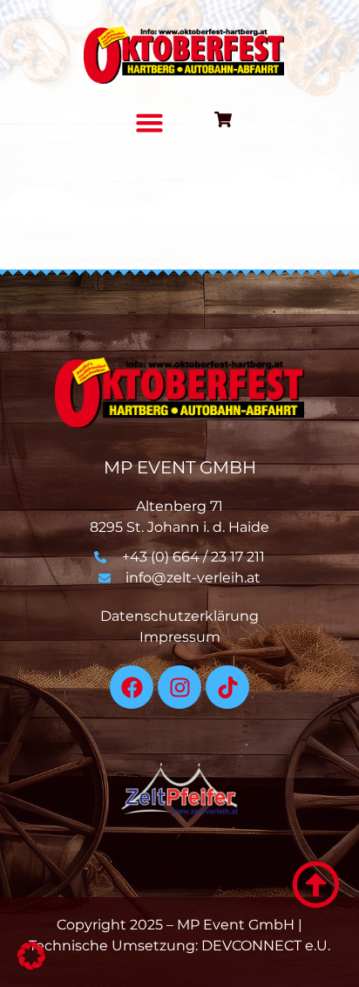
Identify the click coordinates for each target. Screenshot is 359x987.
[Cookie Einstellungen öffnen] (31, 964)
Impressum (179, 637)
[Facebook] (131, 687)
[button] (149, 123)
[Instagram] (179, 687)
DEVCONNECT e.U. (265, 945)
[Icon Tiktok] (227, 687)
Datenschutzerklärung (179, 616)
